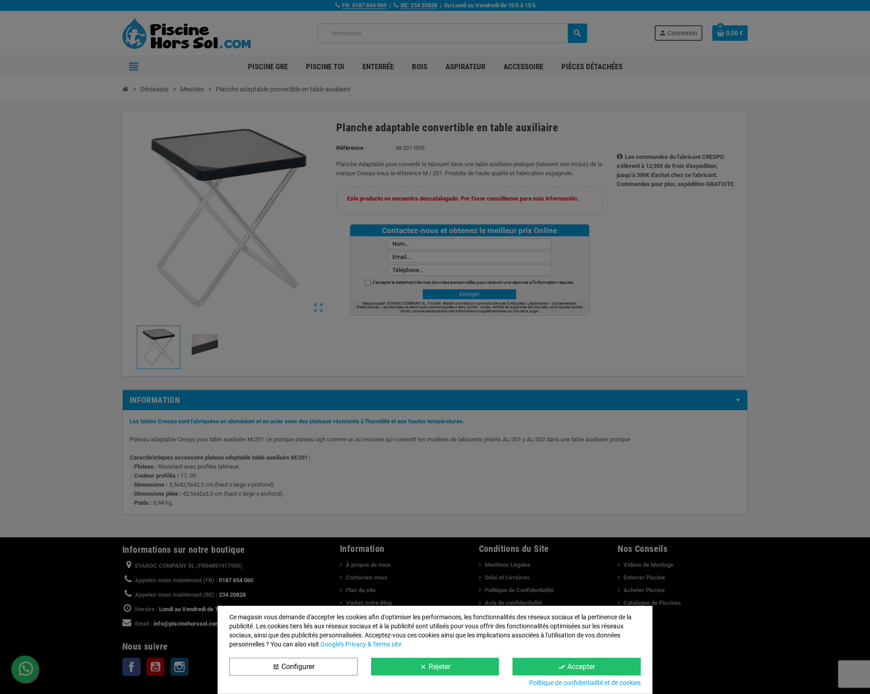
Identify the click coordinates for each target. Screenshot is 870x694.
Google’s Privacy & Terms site (360, 644)
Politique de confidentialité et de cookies (585, 682)
